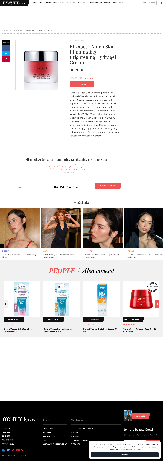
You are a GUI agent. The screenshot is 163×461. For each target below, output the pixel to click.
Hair (40, 3)
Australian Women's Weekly (55, 444)
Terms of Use (7, 440)
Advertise (6, 432)
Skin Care (81, 3)
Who (45, 440)
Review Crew (105, 3)
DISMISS (124, 454)
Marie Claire (48, 428)
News (34, 3)
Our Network (79, 420)
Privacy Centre (135, 449)
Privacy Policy (8, 444)
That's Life (75, 444)
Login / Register (148, 3)
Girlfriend (47, 432)
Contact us (6, 436)
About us (6, 428)
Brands (47, 420)
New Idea (75, 436)
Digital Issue (118, 3)
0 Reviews (89, 78)
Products (94, 3)
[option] (22, 309)
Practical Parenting (80, 440)
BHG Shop (75, 432)
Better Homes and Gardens (82, 428)
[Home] (14, 3)
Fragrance (71, 3)
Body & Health (58, 3)
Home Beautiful (49, 436)
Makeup (48, 3)
